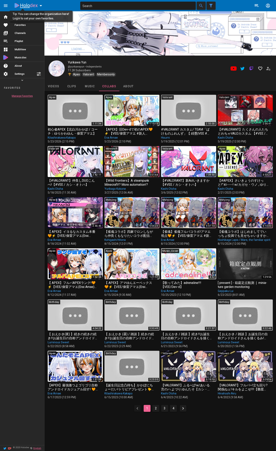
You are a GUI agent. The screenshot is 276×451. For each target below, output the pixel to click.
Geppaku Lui (225, 291)
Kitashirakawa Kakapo (62, 137)
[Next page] (183, 408)
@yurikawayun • (77, 66)
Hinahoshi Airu (227, 393)
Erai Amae (111, 137)
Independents (94, 66)
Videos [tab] (53, 86)
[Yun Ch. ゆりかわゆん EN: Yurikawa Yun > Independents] (56, 68)
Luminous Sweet (58, 342)
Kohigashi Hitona (115, 239)
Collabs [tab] (109, 86)
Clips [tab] (71, 86)
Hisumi (165, 137)
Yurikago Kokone (115, 188)
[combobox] (138, 6)
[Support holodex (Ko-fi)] (9, 448)
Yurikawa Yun (77, 62)
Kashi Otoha (225, 137)
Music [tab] (90, 86)
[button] (38, 74)
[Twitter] (4, 448)
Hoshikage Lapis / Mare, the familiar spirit (244, 239)
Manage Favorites (22, 95)
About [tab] (128, 86)
